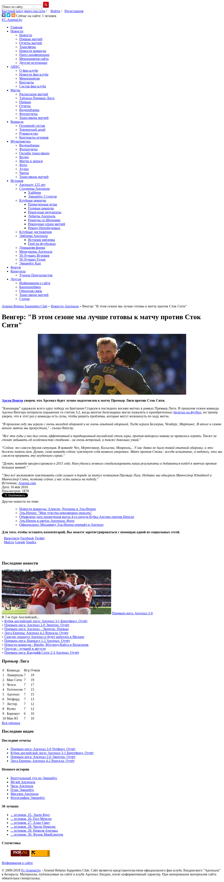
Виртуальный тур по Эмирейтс (33, 778)
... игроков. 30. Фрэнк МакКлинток (36, 834)
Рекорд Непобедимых (44, 228)
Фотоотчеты (28, 114)
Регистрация (74, 11)
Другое (15, 279)
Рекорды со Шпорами (44, 220)
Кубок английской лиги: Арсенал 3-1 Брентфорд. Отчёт (46, 621)
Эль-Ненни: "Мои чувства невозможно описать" (55, 513)
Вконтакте (11, 538)
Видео (24, 157)
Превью (25, 102)
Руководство (28, 133)
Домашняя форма (32, 247)
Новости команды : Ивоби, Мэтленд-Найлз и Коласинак (46, 645)
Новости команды (32, 51)
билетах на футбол (187, 412)
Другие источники (33, 62)
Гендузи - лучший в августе (25, 648)
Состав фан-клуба (32, 86)
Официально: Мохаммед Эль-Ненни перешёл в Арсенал (61, 524)
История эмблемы (41, 240)
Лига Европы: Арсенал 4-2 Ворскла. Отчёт (36, 633)
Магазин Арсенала (24, 794)
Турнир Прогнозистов (35, 275)
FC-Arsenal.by (12, 20)
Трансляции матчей (34, 118)
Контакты (26, 82)
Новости (16, 31)
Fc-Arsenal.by (31, 870)
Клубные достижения (35, 232)
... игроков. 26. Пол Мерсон (31, 819)
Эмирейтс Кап (30, 263)
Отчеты (25, 106)
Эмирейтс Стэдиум (42, 196)
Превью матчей (30, 39)
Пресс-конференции (34, 55)
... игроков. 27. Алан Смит (30, 822)
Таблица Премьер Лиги (36, 98)
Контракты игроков (34, 137)
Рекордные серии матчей (46, 224)
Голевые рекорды (41, 208)
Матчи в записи (31, 161)
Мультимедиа (20, 141)
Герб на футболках (42, 244)
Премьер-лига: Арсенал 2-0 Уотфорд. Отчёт (42, 749)
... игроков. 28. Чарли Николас (33, 826)
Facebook (27, 538)
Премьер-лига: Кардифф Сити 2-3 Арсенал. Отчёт (41, 652)
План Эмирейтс (22, 790)
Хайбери (34, 192)
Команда (16, 122)
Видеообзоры (29, 110)
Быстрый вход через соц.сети (23, 11)
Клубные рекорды (32, 200)
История (16, 181)
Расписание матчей (33, 94)
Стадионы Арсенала (34, 188)
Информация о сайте (34, 283)
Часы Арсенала (21, 786)
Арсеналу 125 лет (32, 185)
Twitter (40, 538)
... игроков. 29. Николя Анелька (34, 830)
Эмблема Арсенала (33, 236)
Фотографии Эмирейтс (27, 798)
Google (20, 542)
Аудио (24, 169)
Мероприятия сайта (34, 59)
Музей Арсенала (22, 782)
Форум (15, 267)
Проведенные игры (42, 204)
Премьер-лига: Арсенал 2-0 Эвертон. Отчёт (36, 625)
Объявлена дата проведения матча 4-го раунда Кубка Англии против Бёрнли (76, 517)
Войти (55, 11)
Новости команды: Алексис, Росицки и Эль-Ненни (57, 509)
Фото (23, 165)
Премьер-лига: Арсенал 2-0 (132, 613)
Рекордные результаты (44, 212)
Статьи (24, 299)
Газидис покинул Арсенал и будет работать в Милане (44, 637)
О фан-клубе (28, 70)
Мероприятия (29, 78)
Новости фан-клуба (33, 74)
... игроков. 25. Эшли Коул (30, 815)
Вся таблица (11, 723)
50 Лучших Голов (32, 259)
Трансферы (27, 47)
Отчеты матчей (30, 43)
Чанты (24, 173)
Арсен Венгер (12, 400)
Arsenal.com (27, 483)
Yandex (31, 542)
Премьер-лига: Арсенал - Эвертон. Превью (36, 629)
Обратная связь (30, 291)
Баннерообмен (30, 287)
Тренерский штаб (32, 129)
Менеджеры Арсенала (35, 251)
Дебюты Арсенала (41, 216)
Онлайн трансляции (34, 153)
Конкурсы (18, 271)
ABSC (15, 66)
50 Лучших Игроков (34, 255)
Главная (16, 27)
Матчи (15, 90)
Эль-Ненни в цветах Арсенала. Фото (46, 521)
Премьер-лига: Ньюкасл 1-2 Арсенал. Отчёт (37, 641)
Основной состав (32, 125)
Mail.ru (9, 542)
